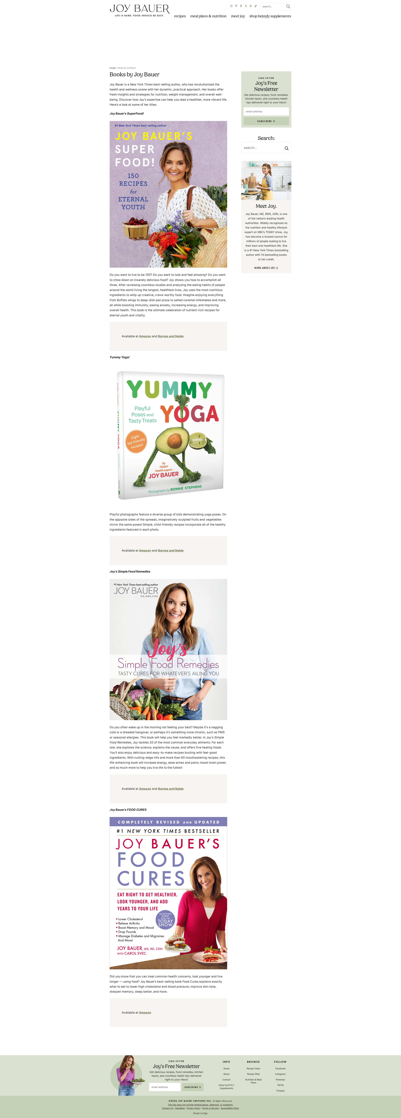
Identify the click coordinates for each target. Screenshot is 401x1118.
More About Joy (265, 267)
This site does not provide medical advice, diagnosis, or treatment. (200, 1104)
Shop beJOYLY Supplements (270, 16)
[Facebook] (241, 6)
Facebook (280, 1068)
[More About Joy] (266, 180)
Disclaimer (180, 1108)
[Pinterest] (236, 6)
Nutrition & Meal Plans (253, 1081)
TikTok (280, 1085)
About (226, 1074)
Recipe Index (253, 1068)
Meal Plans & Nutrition (208, 16)
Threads (280, 1090)
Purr (205, 1113)
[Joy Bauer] (140, 10)
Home (113, 68)
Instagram (280, 1074)
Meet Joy (238, 16)
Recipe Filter (253, 1074)
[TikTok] (256, 6)
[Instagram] (231, 6)
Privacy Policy (193, 1108)
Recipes (180, 16)
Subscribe (265, 121)
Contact (226, 1079)
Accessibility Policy (230, 1108)
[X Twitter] (246, 6)
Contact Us (167, 1108)
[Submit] (288, 6)
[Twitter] (251, 6)
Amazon (145, 336)
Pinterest (280, 1079)
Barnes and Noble (171, 336)
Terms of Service (210, 1108)
